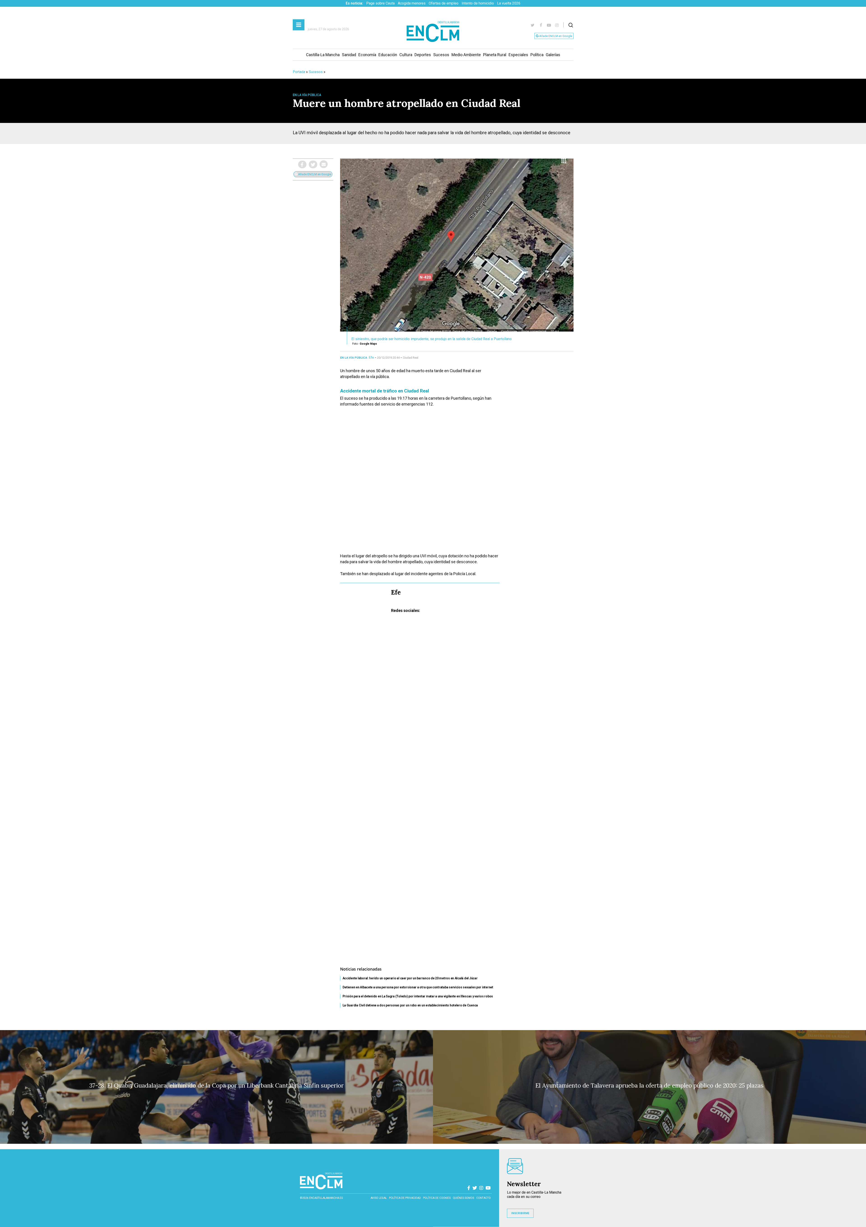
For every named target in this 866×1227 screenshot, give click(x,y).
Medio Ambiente (466, 54)
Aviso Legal (379, 1197)
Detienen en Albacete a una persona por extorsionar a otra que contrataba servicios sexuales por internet (418, 987)
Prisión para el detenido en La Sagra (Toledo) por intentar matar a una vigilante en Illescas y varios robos (418, 996)
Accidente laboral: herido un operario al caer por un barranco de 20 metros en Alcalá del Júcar (410, 978)
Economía (367, 54)
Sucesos (441, 54)
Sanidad (349, 54)
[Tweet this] (313, 164)
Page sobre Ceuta (380, 3)
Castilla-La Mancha (323, 54)
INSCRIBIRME (520, 1213)
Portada (299, 72)
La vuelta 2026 (508, 3)
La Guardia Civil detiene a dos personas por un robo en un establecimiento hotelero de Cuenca (410, 1005)
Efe (371, 357)
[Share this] (302, 164)
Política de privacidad (405, 1197)
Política (537, 54)
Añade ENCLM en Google (555, 36)
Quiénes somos (463, 1197)
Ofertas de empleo (443, 3)
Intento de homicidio (478, 3)
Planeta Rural (494, 54)
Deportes (423, 54)
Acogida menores (412, 3)
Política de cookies (437, 1197)
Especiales (518, 54)
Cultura (405, 54)
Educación (387, 54)
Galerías (553, 54)
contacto (483, 1197)
